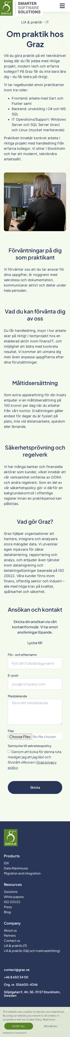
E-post (13, 675)
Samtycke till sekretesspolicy (30, 746)
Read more (49, 1019)
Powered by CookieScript (15, 1033)
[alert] (35, 1022)
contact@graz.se (17, 970)
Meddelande (17, 696)
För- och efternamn (22, 655)
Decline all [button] (51, 1026)
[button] (62, 6)
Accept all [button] (18, 1026)
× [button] (66, 1010)
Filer (11, 731)
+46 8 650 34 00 (16, 977)
